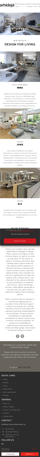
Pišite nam (30, 454)
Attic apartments (9, 392)
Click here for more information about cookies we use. (21, 231)
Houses (6, 382)
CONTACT (30, 6)
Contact (6, 413)
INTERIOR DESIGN (19, 4)
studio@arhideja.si (12, 431)
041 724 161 (24, 367)
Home (5, 379)
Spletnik (35, 449)
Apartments (7, 389)
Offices (6, 395)
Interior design (8, 406)
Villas (5, 386)
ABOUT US (23, 6)
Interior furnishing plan (11, 410)
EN (39, 6)
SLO (35, 6)
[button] (2, 26)
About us (6, 403)
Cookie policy (8, 416)
